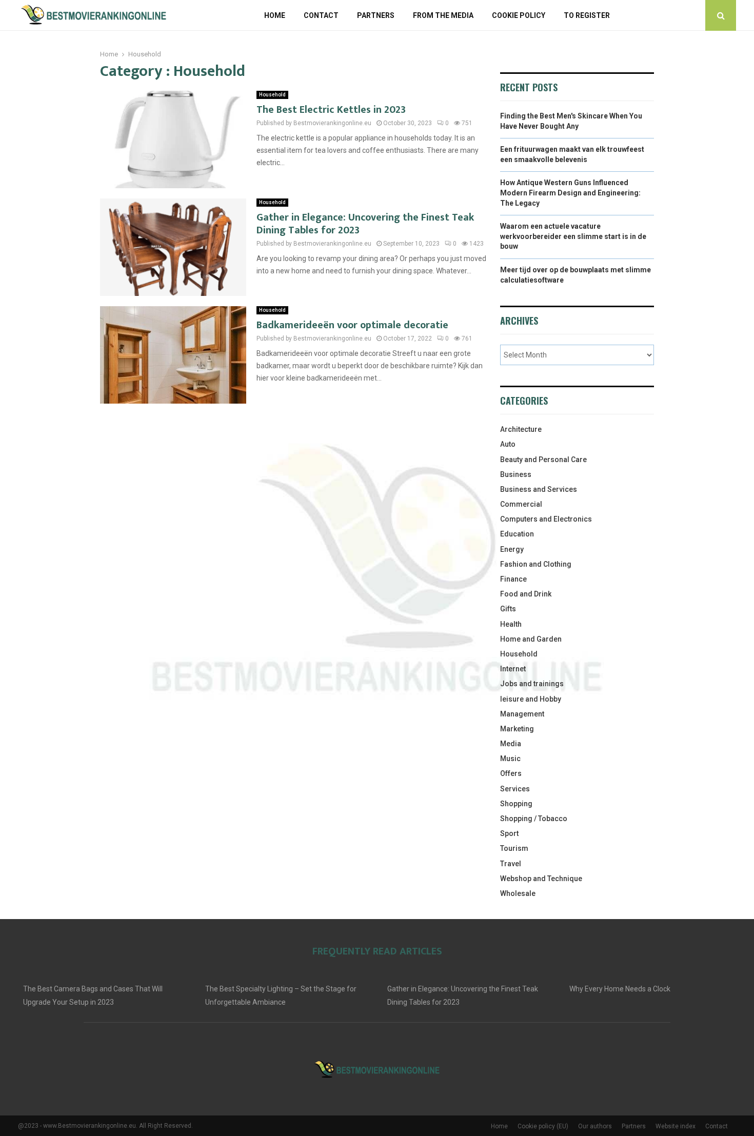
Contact (321, 15)
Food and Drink (525, 594)
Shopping (516, 804)
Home (274, 15)
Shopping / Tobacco (533, 818)
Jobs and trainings (532, 684)
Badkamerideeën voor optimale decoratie (352, 325)
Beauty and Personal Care (543, 459)
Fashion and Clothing (535, 564)
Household (272, 94)
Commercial (521, 504)
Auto (507, 444)
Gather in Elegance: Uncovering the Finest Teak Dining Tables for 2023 (365, 224)
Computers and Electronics (546, 519)
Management (522, 714)
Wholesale (517, 893)
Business (515, 474)
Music (510, 758)
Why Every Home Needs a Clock (619, 989)
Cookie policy (518, 15)
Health (511, 624)
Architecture (521, 429)
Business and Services (538, 489)
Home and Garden (531, 639)
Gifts (508, 609)
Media (510, 744)
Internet (513, 669)
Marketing (517, 729)
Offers (511, 773)
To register (587, 15)
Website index (676, 1126)
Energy (512, 549)
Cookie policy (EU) (543, 1126)
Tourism (514, 848)
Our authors (595, 1126)
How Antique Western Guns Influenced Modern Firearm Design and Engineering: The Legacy (570, 192)
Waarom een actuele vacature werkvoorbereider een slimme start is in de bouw (573, 236)
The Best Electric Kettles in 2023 (331, 109)
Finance (513, 579)
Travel (510, 864)
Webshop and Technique (541, 878)
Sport (509, 833)
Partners (375, 15)
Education (517, 534)
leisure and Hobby (530, 699)
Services (515, 789)
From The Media (443, 15)
